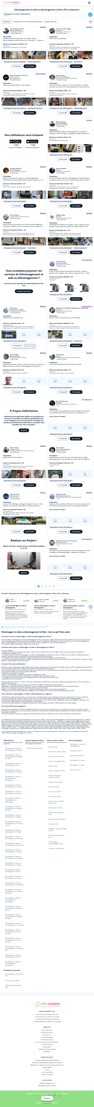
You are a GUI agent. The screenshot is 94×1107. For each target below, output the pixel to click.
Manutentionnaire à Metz (34, 748)
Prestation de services (47, 1074)
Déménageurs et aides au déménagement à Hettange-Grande (14, 823)
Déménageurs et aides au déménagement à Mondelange (13, 900)
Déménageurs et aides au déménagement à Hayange (13, 771)
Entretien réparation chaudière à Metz (54, 776)
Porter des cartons (76, 751)
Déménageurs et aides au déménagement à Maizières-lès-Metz (14, 808)
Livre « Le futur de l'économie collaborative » (47, 1042)
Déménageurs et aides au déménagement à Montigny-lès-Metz (14, 757)
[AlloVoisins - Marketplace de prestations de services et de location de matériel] (11, 4)
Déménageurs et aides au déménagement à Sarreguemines (13, 778)
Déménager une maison (77, 760)
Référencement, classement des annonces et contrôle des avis (47, 1065)
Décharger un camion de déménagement (77, 745)
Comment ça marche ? (47, 1032)
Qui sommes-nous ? (47, 1030)
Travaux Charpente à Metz (56, 771)
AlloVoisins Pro (47, 1035)
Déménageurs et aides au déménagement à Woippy (13, 816)
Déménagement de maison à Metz (14, 975)
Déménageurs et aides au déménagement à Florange (13, 786)
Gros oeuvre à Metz (54, 792)
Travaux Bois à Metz (54, 796)
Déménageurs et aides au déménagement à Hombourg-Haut (14, 948)
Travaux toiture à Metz (55, 782)
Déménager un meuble (77, 765)
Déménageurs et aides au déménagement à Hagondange (13, 800)
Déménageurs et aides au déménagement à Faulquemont (13, 963)
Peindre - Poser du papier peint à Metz (56, 802)
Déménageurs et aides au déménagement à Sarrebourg (14, 884)
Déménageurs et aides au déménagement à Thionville (13, 749)
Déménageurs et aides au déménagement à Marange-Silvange (13, 916)
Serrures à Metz (53, 824)
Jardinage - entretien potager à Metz (57, 829)
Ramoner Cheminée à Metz (57, 819)
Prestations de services (10, 627)
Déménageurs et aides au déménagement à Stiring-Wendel (13, 931)
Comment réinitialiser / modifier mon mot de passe (47, 1021)
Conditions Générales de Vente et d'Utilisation (47, 1060)
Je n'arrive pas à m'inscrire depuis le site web (47, 1019)
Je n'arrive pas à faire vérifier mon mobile (47, 1014)
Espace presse (47, 1047)
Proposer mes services (47, 1040)
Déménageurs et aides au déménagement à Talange (13, 864)
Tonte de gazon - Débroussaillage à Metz (55, 843)
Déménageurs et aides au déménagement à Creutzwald (14, 924)
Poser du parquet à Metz (56, 756)
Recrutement (47, 1051)
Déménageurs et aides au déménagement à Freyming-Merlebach (14, 891)
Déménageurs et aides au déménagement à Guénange (14, 837)
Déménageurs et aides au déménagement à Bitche (13, 956)
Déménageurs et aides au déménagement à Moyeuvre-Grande (14, 908)
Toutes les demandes (47, 1037)
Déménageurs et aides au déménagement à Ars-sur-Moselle (13, 940)
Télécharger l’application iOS (47, 1083)
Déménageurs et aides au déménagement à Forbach (13, 851)
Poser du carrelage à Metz (56, 761)
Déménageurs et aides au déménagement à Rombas (13, 877)
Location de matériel (47, 1072)
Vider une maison (75, 770)
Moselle (42, 627)
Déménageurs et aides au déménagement (28, 627)
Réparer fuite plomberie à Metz (56, 813)
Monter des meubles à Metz (57, 752)
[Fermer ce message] (90, 1094)
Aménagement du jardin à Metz (56, 836)
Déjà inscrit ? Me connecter (47, 1102)
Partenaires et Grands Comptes (47, 1049)
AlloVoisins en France (47, 1044)
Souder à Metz (53, 766)
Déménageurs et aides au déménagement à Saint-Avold (14, 844)
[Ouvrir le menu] (89, 3)
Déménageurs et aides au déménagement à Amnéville (14, 857)
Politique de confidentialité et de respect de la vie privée (47, 1062)
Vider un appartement (77, 755)
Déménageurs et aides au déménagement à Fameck (13, 792)
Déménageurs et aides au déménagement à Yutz (13, 764)
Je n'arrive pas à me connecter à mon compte (47, 1017)
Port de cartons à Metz (12, 981)
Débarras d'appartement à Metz (13, 986)
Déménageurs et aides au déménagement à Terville (13, 831)
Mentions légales (47, 1067)
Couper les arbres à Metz (56, 848)
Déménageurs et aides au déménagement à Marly (13, 870)
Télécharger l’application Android (47, 1085)
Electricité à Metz (53, 787)
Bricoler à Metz (53, 747)
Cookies (47, 1070)
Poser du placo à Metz (55, 808)
